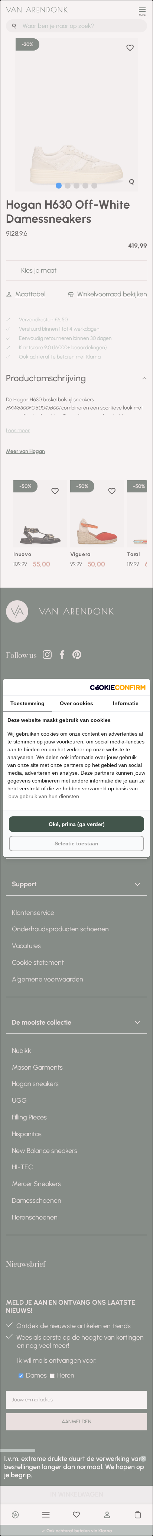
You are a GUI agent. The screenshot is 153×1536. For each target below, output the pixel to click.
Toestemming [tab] (27, 703)
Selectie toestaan (76, 843)
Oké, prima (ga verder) (77, 824)
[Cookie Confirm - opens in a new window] (118, 687)
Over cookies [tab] (76, 703)
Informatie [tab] (126, 703)
